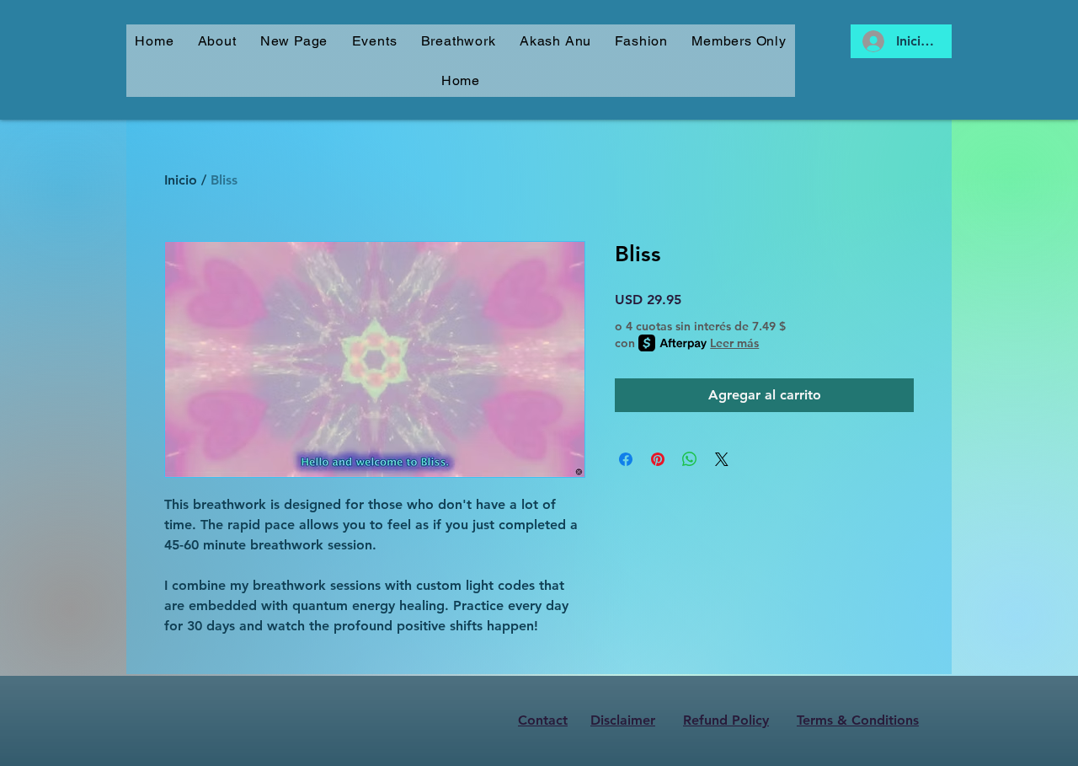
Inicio (180, 180)
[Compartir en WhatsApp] (690, 459)
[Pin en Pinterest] (658, 459)
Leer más (734, 343)
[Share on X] (722, 459)
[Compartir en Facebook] (626, 459)
